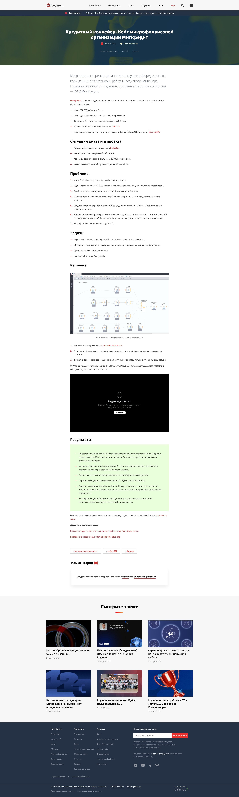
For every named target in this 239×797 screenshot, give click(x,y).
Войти (125, 576)
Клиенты (77, 759)
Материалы (102, 764)
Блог (160, 5)
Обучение (146, 5)
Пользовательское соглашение (62, 791)
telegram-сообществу (160, 754)
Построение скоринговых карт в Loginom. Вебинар (95, 536)
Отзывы (77, 764)
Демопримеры (103, 754)
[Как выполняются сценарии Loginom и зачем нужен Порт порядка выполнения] (68, 683)
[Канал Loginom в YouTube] (143, 765)
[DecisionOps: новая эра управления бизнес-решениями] (68, 633)
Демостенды (56, 759)
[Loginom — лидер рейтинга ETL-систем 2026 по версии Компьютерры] (170, 683)
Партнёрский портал (80, 776)
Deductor (114, 147)
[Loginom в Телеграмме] (150, 765)
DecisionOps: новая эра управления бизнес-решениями (68, 652)
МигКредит (75, 100)
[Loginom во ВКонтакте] (157, 765)
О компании (79, 734)
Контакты (78, 739)
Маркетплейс (114, 5)
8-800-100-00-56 (117, 786)
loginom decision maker (109, 51)
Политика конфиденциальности (89, 791)
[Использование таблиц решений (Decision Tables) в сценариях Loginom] (119, 633)
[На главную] (54, 5)
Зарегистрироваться (145, 576)
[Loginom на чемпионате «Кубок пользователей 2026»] (119, 683)
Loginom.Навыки (58, 776)
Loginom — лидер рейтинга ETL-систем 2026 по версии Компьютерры (167, 704)
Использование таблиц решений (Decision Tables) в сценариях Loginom (117, 654)
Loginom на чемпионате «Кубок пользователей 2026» (116, 702)
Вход (173, 5)
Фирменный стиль (82, 769)
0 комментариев (131, 43)
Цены (131, 5)
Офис (76, 744)
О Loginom (55, 734)
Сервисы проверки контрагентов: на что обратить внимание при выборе (169, 654)
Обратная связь (80, 754)
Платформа (95, 5)
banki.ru (116, 126)
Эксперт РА (154, 131)
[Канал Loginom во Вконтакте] (135, 765)
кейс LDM (125, 51)
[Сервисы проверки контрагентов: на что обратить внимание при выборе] (170, 633)
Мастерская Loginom (106, 759)
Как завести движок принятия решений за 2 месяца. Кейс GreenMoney (104, 530)
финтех (136, 51)
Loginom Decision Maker (111, 345)
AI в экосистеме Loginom (107, 739)
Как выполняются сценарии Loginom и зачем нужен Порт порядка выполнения (64, 704)
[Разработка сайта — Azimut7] (181, 789)
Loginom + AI (56, 739)
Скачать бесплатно (59, 754)
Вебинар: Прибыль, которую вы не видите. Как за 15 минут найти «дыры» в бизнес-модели (130, 13)
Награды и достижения (84, 749)
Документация (57, 764)
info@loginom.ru (134, 786)
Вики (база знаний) (105, 744)
